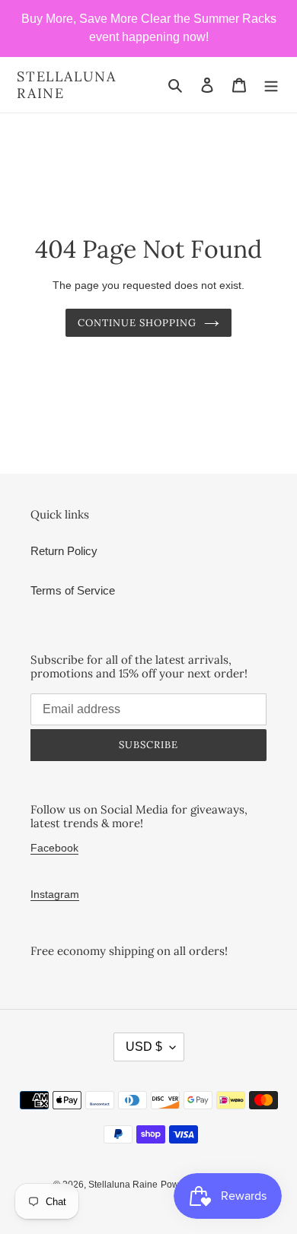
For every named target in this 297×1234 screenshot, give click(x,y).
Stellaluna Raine (67, 84)
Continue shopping (137, 322)
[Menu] (271, 84)
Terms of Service (72, 590)
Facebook (54, 848)
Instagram (54, 894)
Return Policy (63, 550)
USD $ (144, 1046)
